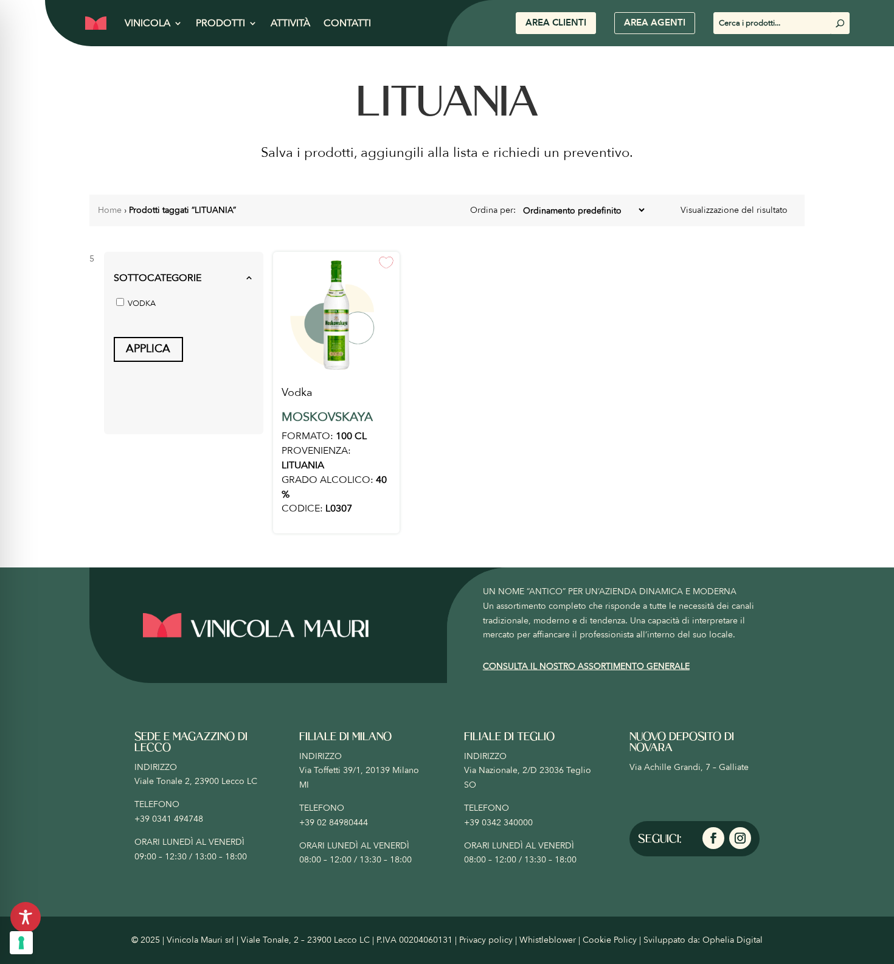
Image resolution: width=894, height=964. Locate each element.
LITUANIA (303, 465)
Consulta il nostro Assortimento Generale (586, 666)
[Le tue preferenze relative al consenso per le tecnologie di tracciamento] (21, 942)
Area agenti (654, 22)
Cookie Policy (610, 940)
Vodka (297, 392)
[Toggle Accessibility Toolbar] (25, 917)
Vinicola (147, 23)
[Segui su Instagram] (740, 838)
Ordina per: (494, 210)
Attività (290, 23)
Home (110, 210)
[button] (184, 279)
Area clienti (555, 22)
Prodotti (220, 23)
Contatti (347, 23)
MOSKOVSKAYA (327, 417)
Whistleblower (547, 940)
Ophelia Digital (732, 940)
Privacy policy (486, 940)
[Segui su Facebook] (713, 838)
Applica (148, 348)
